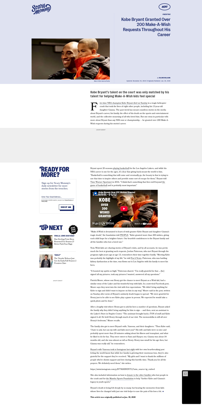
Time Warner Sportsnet (101, 182)
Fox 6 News (136, 258)
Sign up (64, 207)
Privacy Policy (44, 201)
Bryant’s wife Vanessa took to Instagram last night (112, 349)
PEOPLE (124, 235)
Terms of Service (68, 200)
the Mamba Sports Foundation (120, 378)
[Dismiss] (198, 372)
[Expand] (184, 372)
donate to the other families (139, 375)
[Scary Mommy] (41, 9)
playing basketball (121, 168)
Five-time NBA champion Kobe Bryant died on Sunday (123, 103)
